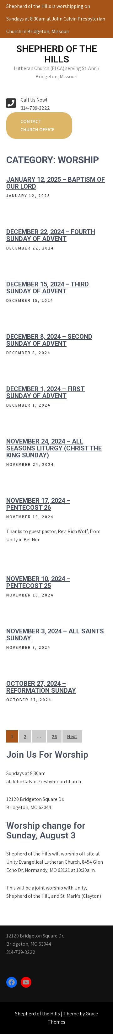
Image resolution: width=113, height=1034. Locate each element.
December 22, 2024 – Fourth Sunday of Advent (50, 235)
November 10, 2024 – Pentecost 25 (38, 582)
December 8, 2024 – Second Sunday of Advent (49, 340)
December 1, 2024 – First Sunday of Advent (45, 392)
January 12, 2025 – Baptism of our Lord (55, 183)
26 (54, 736)
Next (72, 736)
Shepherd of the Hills (56, 54)
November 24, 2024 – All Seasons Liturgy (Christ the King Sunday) (54, 448)
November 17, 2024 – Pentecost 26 (38, 504)
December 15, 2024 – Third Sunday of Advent (47, 287)
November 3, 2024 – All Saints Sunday (55, 634)
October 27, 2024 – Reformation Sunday (41, 687)
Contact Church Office (37, 125)
